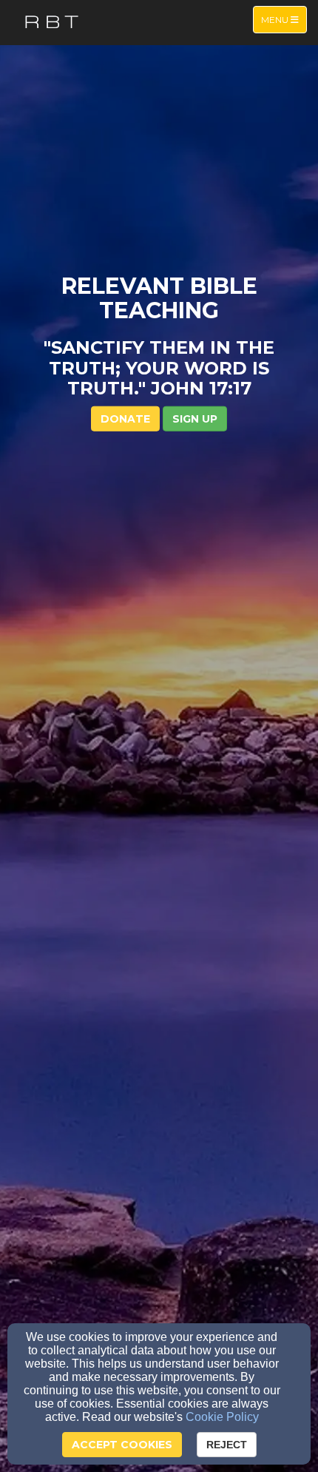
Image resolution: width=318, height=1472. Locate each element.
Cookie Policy (222, 1417)
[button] (195, 418)
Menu (283, 19)
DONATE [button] (125, 418)
